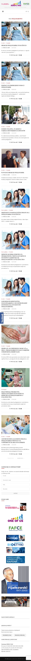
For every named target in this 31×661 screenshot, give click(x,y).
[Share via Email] (21, 55)
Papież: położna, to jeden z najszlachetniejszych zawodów (13, 130)
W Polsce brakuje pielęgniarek (12, 172)
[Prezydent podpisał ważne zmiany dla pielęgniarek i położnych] (15, 198)
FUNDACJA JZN (6, 47)
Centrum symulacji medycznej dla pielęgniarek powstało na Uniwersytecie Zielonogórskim (14, 440)
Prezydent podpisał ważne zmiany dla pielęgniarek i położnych (15, 213)
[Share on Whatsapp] (17, 55)
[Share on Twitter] (11, 55)
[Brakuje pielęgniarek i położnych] (15, 31)
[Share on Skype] (19, 55)
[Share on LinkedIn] (14, 55)
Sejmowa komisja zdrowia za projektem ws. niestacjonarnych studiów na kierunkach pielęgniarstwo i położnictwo (13, 256)
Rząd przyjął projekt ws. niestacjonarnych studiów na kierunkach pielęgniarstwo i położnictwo (12, 394)
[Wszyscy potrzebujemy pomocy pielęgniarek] (15, 71)
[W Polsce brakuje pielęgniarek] (15, 158)
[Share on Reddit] (16, 55)
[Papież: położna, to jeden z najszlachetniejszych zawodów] (15, 114)
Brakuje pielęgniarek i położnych (13, 45)
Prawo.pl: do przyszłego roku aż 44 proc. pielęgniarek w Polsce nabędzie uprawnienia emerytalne (15, 350)
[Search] (28, 11)
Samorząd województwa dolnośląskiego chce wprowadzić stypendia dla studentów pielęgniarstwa (14, 303)
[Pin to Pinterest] (12, 55)
